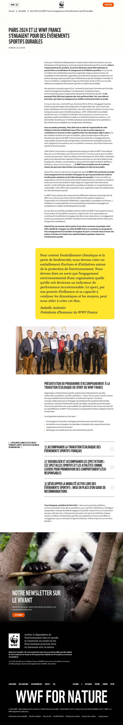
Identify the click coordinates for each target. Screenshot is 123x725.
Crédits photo (103, 716)
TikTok (112, 684)
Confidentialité (58, 716)
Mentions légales (35, 716)
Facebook (76, 684)
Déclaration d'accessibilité (18, 716)
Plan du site (47, 716)
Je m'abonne (18, 615)
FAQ (54, 684)
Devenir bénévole (36, 684)
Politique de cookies (72, 716)
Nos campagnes (23, 684)
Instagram (88, 684)
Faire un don (108, 5)
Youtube (97, 684)
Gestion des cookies (89, 716)
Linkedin (105, 684)
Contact (47, 684)
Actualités (22, 11)
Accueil (11, 11)
